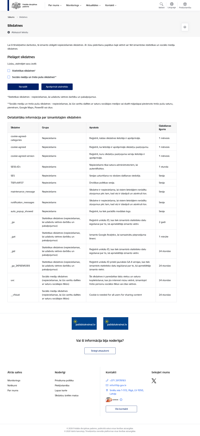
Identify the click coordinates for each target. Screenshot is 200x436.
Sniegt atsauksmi (100, 350)
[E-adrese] (112, 399)
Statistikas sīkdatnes (23, 70)
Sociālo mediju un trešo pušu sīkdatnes (34, 77)
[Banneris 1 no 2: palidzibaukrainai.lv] (84, 323)
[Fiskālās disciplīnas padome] (24, 5)
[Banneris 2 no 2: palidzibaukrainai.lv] (115, 323)
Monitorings (14, 380)
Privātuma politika (64, 380)
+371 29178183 (118, 380)
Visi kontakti (121, 408)
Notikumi (12, 385)
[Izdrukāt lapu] (185, 27)
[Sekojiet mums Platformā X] (154, 380)
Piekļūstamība (62, 385)
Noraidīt (23, 86)
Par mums (13, 390)
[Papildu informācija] (121, 399)
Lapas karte (61, 390)
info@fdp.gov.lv (118, 385)
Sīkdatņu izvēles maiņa (66, 395)
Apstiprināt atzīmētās (57, 86)
